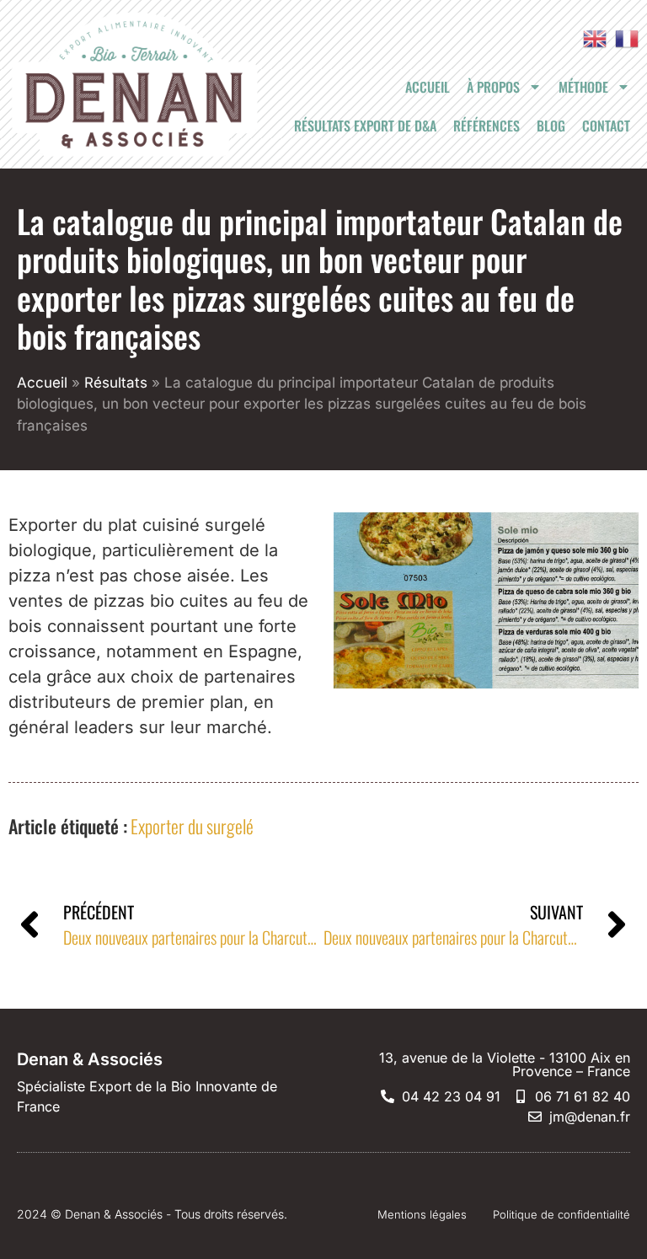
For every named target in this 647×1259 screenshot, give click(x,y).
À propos (493, 87)
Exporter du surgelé (192, 825)
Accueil (427, 87)
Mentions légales (422, 1214)
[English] (591, 38)
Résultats (115, 382)
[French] (623, 38)
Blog (551, 125)
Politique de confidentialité (561, 1214)
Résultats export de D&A (365, 125)
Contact (606, 125)
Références (486, 125)
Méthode (583, 87)
